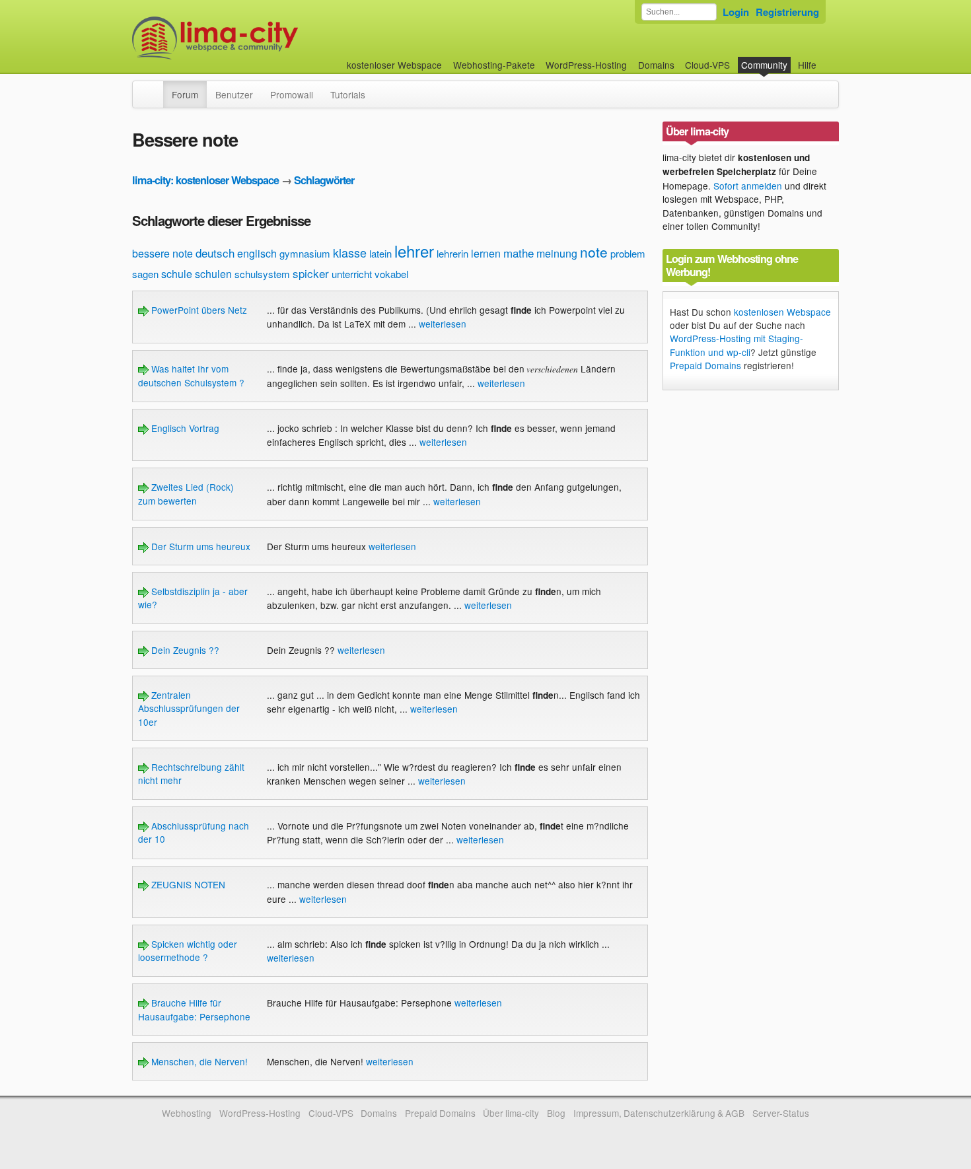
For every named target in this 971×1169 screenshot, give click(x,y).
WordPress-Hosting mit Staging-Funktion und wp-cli (736, 345)
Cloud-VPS (707, 64)
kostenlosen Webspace (782, 311)
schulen (213, 273)
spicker (311, 273)
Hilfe (807, 64)
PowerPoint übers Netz (198, 309)
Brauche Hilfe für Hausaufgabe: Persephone (194, 1009)
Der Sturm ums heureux (199, 546)
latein (380, 253)
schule (176, 273)
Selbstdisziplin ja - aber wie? (193, 597)
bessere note (162, 253)
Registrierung (787, 11)
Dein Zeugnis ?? (184, 649)
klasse (350, 252)
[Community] (154, 87)
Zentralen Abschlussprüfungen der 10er (189, 708)
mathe (518, 252)
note (594, 252)
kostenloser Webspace (394, 64)
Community (764, 64)
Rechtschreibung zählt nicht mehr (191, 773)
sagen (145, 274)
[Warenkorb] (827, 58)
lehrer (414, 250)
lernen (486, 253)
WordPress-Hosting (586, 64)
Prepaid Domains (705, 365)
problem (627, 253)
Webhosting (186, 1112)
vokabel (391, 274)
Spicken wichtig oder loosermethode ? (187, 950)
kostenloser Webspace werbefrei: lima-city (264, 38)
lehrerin (452, 253)
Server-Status (780, 1112)
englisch (257, 253)
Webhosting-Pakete (494, 64)
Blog (556, 1112)
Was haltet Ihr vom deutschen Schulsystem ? (191, 375)
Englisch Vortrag (184, 428)
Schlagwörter (324, 180)
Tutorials (347, 94)
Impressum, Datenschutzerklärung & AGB (658, 1112)
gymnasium (304, 253)
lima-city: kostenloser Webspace (205, 180)
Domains (656, 64)
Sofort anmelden (747, 185)
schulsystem (262, 274)
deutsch (215, 252)
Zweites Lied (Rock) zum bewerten (186, 493)
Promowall (291, 94)
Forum (185, 94)
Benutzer (234, 94)
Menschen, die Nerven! (198, 1061)
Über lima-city (511, 1112)
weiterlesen (442, 323)
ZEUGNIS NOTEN (187, 884)
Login (736, 11)
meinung (556, 253)
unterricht (352, 274)
